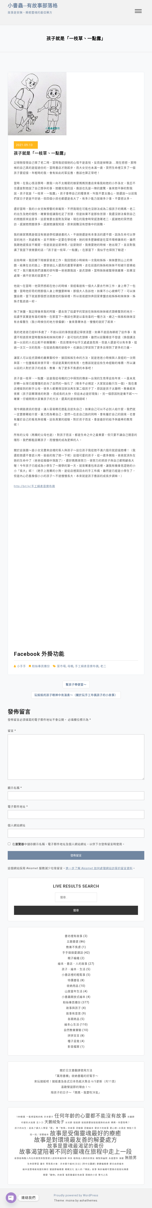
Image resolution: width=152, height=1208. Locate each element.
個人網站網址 (17, 825)
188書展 (20, 1117)
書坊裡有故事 (74, 936)
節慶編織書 (103, 1164)
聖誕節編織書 (57, 1169)
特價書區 (74, 980)
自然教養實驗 (73, 1030)
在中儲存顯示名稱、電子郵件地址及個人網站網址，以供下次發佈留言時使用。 (68, 844)
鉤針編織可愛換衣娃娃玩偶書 (113, 1169)
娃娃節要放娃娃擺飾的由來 (96, 1122)
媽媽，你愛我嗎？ (120, 1122)
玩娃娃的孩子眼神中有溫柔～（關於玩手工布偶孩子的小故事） (76, 695)
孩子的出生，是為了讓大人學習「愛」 (35, 1128)
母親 (70, 666)
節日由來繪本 (117, 1164)
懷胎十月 (131, 1128)
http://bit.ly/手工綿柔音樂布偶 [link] (34, 486)
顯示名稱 (15, 787)
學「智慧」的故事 (65, 1128)
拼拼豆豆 (74, 1035)
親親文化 (69, 1169)
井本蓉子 (48, 1117)
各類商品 (74, 1019)
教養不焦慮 (73, 947)
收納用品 (73, 985)
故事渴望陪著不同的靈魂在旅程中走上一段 (75, 1151)
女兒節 (68, 1122)
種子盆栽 (74, 1041)
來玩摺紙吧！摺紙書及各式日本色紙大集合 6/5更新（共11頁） (76, 1081)
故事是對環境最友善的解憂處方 (75, 1139)
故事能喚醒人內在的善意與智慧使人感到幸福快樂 (40, 1158)
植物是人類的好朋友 (84, 1158)
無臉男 (131, 1157)
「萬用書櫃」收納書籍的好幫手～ (76, 1075)
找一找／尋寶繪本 (39, 1134)
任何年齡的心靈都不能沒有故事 (90, 1116)
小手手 (21, 666)
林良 (70, 1158)
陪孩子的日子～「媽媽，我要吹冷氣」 (76, 1092)
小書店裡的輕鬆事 (74, 974)
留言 (12, 730)
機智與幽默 (102, 1158)
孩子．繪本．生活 (74, 969)
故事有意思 (73, 1013)
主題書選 (73, 941)
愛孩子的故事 (102, 1128)
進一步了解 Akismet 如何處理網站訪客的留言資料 (99, 868)
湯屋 (121, 1158)
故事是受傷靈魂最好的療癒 (85, 1133)
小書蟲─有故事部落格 (33, 5)
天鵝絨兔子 (54, 1122)
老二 (103, 666)
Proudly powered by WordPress (76, 1195)
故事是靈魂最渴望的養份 (75, 1146)
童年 (42, 1164)
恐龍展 (79, 1128)
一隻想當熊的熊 (34, 1117)
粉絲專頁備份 (41, 666)
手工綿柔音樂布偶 (87, 666)
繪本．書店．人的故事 (72, 963)
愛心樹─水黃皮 (118, 1128)
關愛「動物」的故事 (54, 1175)
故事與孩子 (73, 1007)
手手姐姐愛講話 (72, 952)
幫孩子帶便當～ (76, 684)
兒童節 (131, 1117)
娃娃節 (77, 1122)
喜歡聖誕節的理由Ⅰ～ (76, 1086)
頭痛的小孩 (91, 1175)
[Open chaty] (11, 1197)
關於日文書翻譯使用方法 (76, 1070)
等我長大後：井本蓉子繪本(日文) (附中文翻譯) (71, 1164)
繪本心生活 (71, 1024)
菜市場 (61, 666)
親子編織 (74, 958)
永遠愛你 (113, 1158)
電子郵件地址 (18, 806)
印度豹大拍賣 (28, 1122)
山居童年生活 (74, 991)
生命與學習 (33, 1164)
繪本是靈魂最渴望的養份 (36, 1169)
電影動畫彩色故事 (75, 1175)
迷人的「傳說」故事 (86, 1169)
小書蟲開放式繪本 (74, 996)
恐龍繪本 (89, 1128)
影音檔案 (74, 1046)
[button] (138, 11)
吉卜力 (40, 1122)
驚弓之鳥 (103, 1175)
